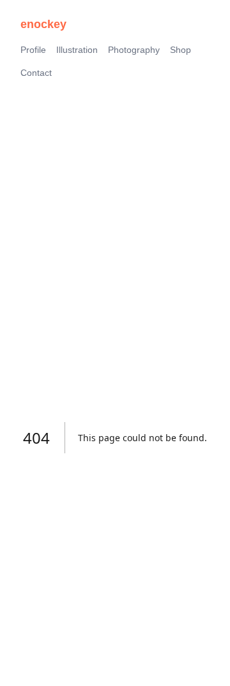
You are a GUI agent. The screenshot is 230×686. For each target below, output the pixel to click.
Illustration (77, 50)
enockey (43, 24)
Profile (33, 50)
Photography (134, 50)
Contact (36, 73)
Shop (180, 50)
